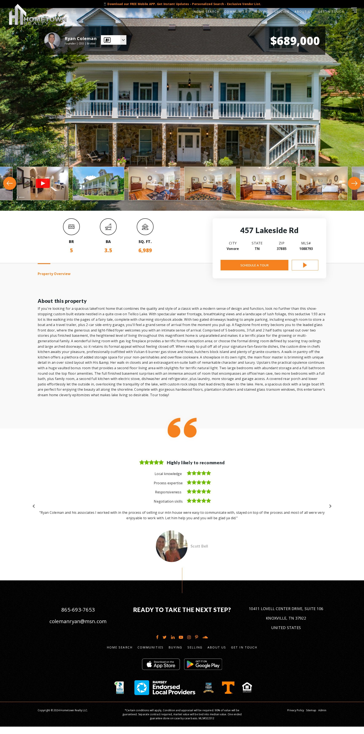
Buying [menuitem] (262, 11)
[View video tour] (305, 265)
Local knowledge (168, 473)
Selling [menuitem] (281, 11)
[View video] (42, 183)
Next (330, 508)
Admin (322, 715)
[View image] (98, 183)
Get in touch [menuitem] (331, 11)
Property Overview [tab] (54, 273)
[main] (182, 293)
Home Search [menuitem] (206, 11)
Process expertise (168, 483)
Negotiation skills (168, 501)
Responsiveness (168, 492)
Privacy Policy (295, 715)
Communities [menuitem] (237, 11)
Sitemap (311, 715)
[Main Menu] (354, 10)
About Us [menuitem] (303, 11)
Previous (34, 508)
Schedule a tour (254, 265)
